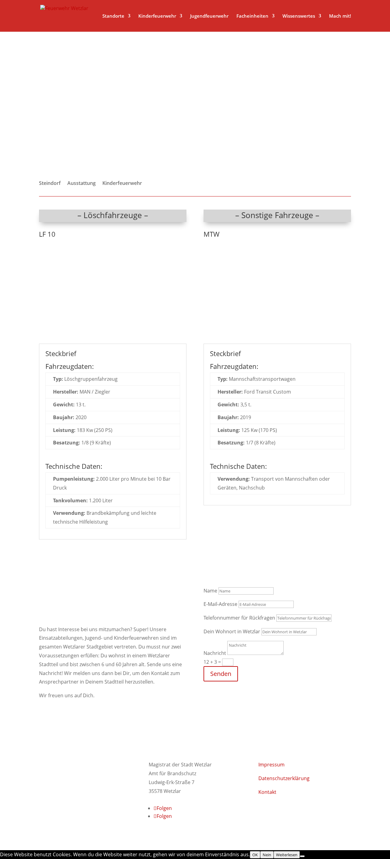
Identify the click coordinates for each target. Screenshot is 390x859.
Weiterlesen (286, 854)
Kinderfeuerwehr (157, 16)
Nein (267, 854)
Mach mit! (340, 16)
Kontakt (267, 792)
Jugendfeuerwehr (209, 16)
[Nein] (302, 856)
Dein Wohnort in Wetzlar (232, 631)
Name (210, 590)
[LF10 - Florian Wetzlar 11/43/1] (112, 339)
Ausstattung (81, 183)
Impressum (271, 764)
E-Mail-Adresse (220, 604)
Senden (220, 674)
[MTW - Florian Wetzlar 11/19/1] (277, 339)
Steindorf (50, 183)
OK (255, 854)
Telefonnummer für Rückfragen (239, 617)
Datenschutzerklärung (284, 778)
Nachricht (215, 653)
